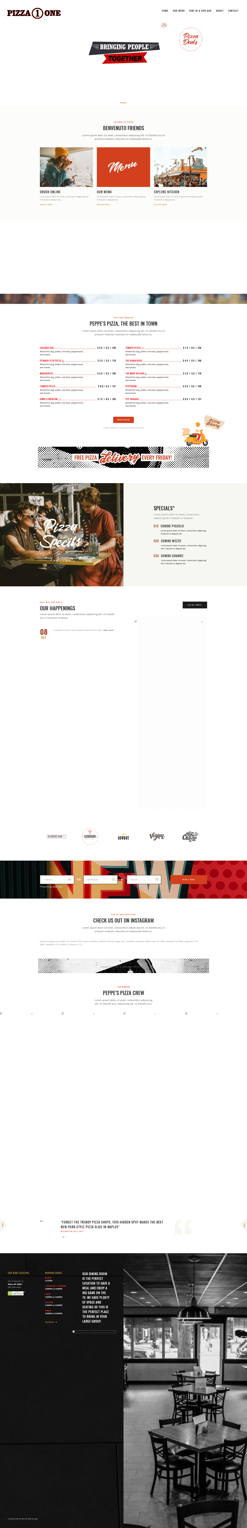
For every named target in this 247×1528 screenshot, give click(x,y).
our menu (104, 191)
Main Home (108, 630)
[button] (61, 1237)
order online (50, 191)
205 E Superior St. (16, 1281)
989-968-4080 (14, 1287)
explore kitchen (166, 191)
